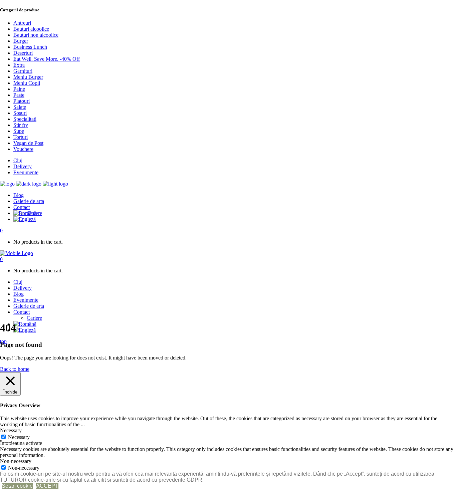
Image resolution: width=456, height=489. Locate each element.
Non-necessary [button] (15, 461)
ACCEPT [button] (47, 486)
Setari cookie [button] (17, 486)
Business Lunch (30, 47)
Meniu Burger (28, 77)
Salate (19, 107)
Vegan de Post (28, 143)
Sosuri (20, 113)
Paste (18, 95)
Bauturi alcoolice (31, 29)
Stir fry (20, 125)
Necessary (19, 437)
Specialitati (24, 119)
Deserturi (23, 53)
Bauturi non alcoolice (35, 35)
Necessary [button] (11, 430)
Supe (18, 131)
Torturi (20, 137)
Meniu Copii (26, 83)
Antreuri (22, 23)
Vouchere (23, 149)
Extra (19, 65)
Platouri (21, 101)
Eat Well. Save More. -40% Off (46, 59)
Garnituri (22, 71)
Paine (19, 89)
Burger (20, 41)
